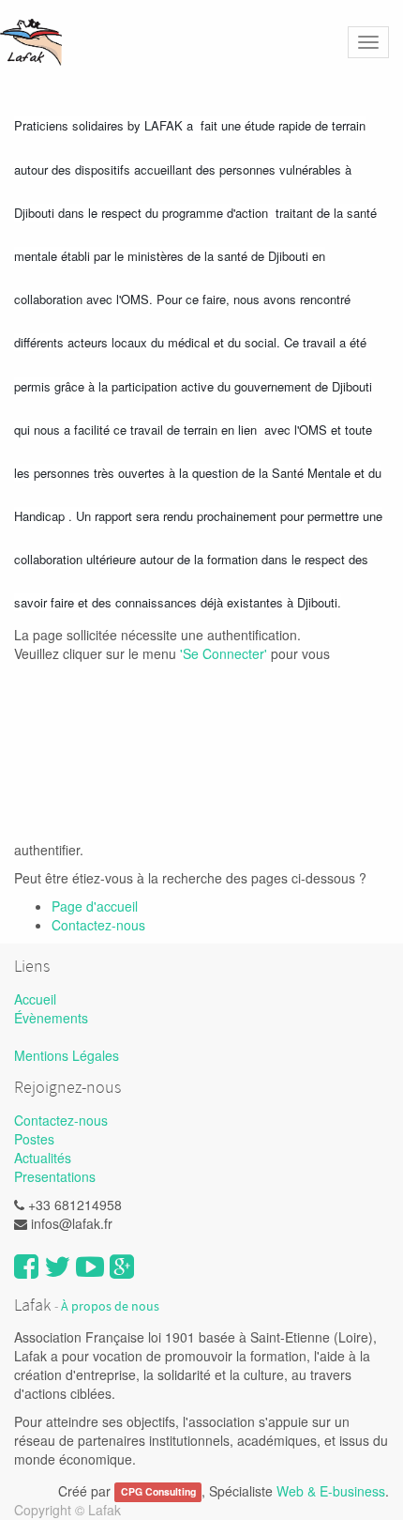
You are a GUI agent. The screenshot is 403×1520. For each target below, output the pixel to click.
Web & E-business (330, 1491)
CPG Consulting (158, 1492)
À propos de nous (110, 1306)
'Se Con (203, 653)
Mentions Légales (66, 1055)
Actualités (42, 1157)
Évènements (51, 1017)
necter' (249, 653)
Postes (34, 1138)
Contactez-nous (98, 924)
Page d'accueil (95, 906)
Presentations (55, 1176)
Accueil (35, 999)
